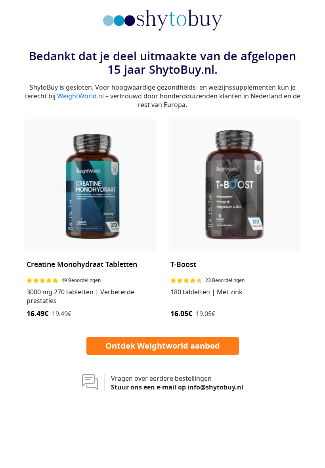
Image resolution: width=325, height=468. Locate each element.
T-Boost (183, 265)
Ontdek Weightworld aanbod (162, 345)
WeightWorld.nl (80, 96)
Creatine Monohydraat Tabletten (82, 265)
